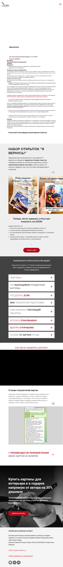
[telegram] (19, 562)
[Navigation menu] (60, 4)
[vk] (14, 562)
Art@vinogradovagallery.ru (17, 550)
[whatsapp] (10, 562)
